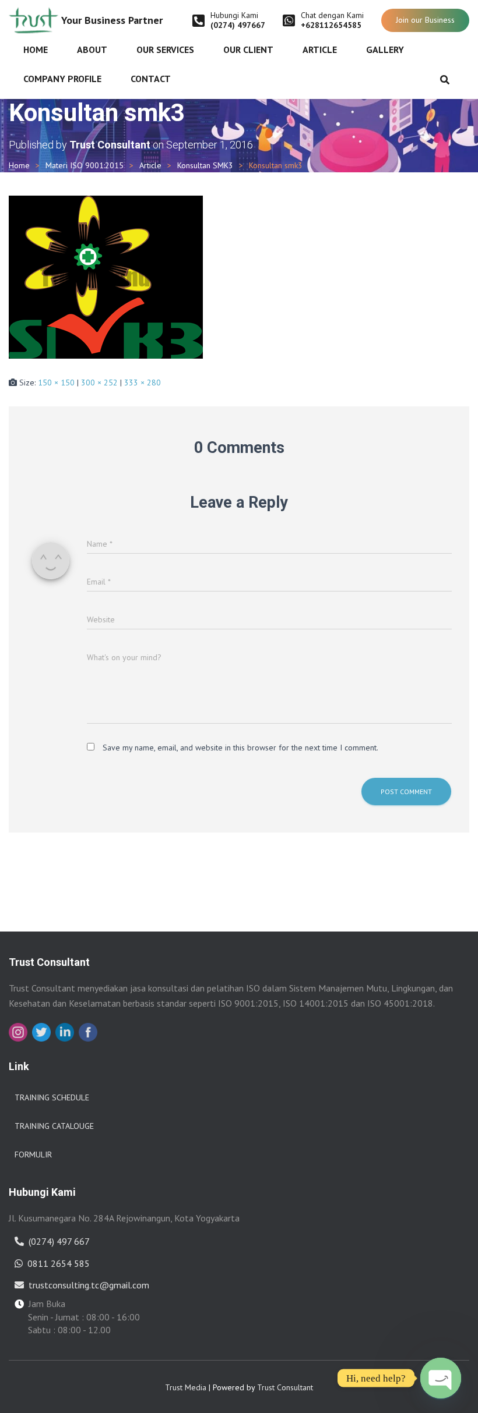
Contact (151, 78)
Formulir (33, 1154)
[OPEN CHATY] (440, 1378)
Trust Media (185, 1387)
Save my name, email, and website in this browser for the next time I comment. (240, 747)
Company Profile (62, 78)
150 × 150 (56, 382)
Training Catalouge (54, 1126)
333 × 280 (142, 382)
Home (35, 49)
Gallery (385, 49)
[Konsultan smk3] (106, 276)
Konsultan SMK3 (205, 165)
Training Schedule (52, 1097)
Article (320, 49)
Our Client (248, 49)
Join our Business (425, 20)
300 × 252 (99, 382)
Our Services (165, 49)
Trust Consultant (285, 1387)
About (92, 49)
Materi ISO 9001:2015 (84, 165)
